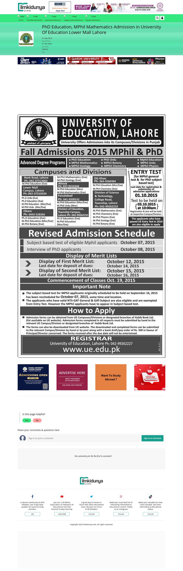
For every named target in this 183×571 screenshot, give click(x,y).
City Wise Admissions (34, 20)
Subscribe (62, 514)
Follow (91, 514)
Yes (26, 420)
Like (32, 514)
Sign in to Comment (152, 438)
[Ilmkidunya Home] (31, 7)
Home (21, 20)
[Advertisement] (91, 83)
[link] (60, 7)
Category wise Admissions (73, 20)
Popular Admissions (92, 20)
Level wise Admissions (53, 20)
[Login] (162, 18)
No (37, 420)
